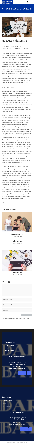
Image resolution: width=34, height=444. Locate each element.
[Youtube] (29, 373)
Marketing (17, 48)
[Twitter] (24, 373)
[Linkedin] (20, 373)
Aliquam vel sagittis (17, 234)
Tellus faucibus (17, 241)
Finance (11, 48)
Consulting (5, 48)
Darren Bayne (5, 46)
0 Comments (25, 48)
